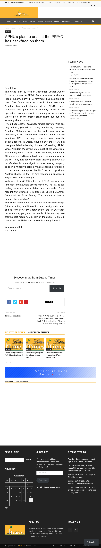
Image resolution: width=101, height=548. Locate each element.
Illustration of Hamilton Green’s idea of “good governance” (54, 355)
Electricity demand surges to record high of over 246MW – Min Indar (82, 69)
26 (16, 500)
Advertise (57, 2)
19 (16, 496)
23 (31, 496)
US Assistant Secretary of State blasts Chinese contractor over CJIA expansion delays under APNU (81, 82)
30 (31, 500)
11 (11, 492)
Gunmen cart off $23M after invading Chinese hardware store (81, 103)
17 (7, 496)
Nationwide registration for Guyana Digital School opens (80, 94)
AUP (64, 2)
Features (48, 21)
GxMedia (22, 546)
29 (27, 500)
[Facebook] (91, 5)
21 (24, 496)
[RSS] (94, 5)
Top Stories (17, 21)
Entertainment (66, 21)
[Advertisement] (35, 66)
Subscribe (56, 288)
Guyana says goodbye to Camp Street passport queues (34, 355)
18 (11, 496)
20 (20, 496)
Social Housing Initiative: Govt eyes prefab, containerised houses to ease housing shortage (82, 113)
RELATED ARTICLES (15, 332)
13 (20, 492)
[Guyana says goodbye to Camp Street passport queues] (35, 344)
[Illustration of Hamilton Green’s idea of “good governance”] (55, 344)
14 (24, 492)
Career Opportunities (83, 2)
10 (7, 492)
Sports (56, 21)
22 (27, 496)
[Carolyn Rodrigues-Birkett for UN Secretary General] (14, 344)
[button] (93, 22)
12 (16, 492)
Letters (32, 21)
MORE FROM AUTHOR (38, 332)
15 (27, 492)
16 (31, 492)
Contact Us (78, 21)
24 (7, 500)
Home (50, 2)
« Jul (6, 507)
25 (11, 500)
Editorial (40, 21)
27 (20, 500)
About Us (71, 2)
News (25, 21)
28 (24, 500)
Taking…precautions (13, 316)
